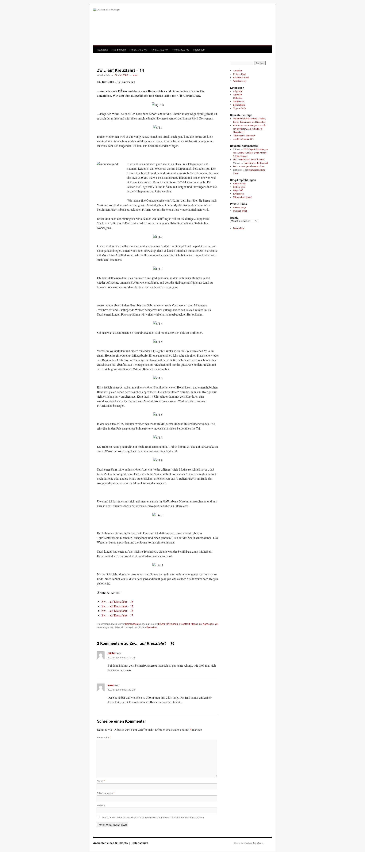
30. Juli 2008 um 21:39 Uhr (122, 689)
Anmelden (237, 70)
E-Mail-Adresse (105, 793)
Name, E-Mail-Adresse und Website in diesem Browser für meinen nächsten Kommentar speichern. (153, 817)
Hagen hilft (238, 190)
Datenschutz (238, 227)
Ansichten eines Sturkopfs (111, 843)
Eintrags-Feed (239, 73)
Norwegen (208, 623)
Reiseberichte (132, 623)
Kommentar (103, 737)
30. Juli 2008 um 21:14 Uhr (122, 657)
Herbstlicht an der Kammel (252, 159)
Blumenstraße (239, 183)
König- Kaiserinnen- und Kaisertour (249, 121)
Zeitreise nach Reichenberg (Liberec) (249, 118)
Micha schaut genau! (242, 197)
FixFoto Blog (239, 186)
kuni (135, 75)
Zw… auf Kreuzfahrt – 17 (117, 615)
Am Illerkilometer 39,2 (243, 138)
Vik (216, 623)
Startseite (102, 49)
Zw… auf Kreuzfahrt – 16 (117, 602)
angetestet (237, 94)
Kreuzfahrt (184, 623)
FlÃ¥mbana (172, 623)
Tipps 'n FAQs (239, 108)
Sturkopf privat (240, 210)
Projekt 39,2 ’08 (180, 49)
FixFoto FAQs (239, 207)
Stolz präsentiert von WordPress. (249, 842)
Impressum (199, 49)
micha (111, 653)
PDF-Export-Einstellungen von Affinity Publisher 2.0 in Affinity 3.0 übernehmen (249, 129)
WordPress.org (240, 80)
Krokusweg (238, 193)
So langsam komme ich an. (252, 166)
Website (101, 805)
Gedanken (237, 97)
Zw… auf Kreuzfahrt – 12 (117, 606)
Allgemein (237, 91)
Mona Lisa (196, 623)
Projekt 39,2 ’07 (159, 49)
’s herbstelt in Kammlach (244, 135)
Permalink (151, 627)
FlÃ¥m (161, 623)
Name (101, 780)
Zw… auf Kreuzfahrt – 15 (117, 611)
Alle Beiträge (119, 49)
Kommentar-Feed (241, 77)
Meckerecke (238, 101)
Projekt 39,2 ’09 (138, 49)
